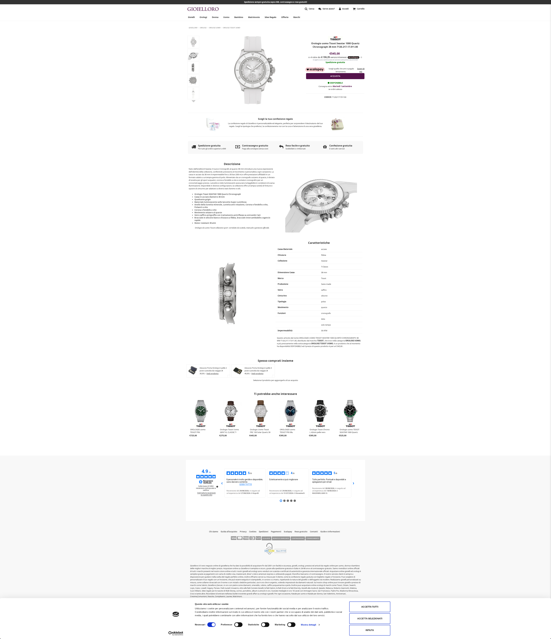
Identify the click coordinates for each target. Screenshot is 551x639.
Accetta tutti (369, 607)
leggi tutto (245, 484)
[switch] (238, 624)
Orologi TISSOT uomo (322, 343)
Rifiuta (370, 630)
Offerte (284, 17)
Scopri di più (360, 70)
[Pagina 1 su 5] (281, 501)
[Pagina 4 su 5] (291, 501)
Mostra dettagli (308, 624)
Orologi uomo (352, 340)
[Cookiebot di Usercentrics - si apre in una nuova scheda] (175, 633)
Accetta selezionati (369, 618)
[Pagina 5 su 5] (295, 501)
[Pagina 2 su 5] (284, 501)
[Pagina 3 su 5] (288, 501)
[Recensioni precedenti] (222, 483)
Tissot (320, 340)
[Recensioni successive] (354, 483)
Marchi (296, 17)
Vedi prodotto (212, 373)
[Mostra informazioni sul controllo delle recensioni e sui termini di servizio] (217, 486)
